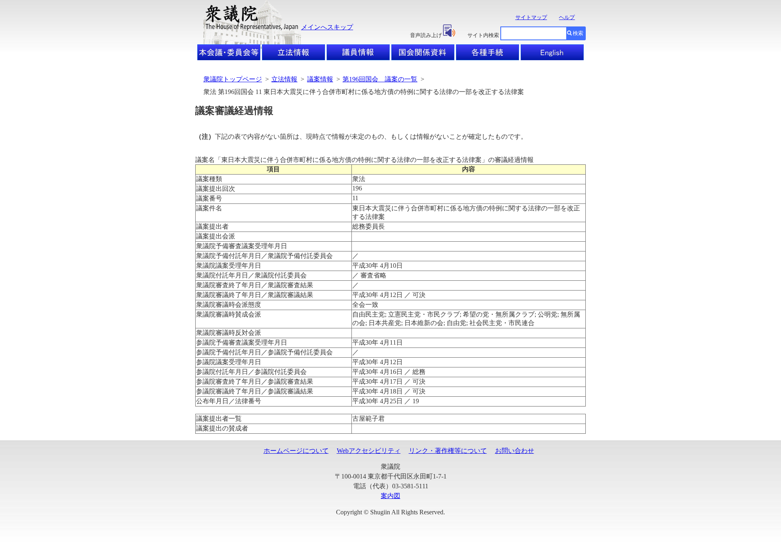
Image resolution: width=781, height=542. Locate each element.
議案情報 (320, 79)
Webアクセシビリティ (369, 450)
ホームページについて (296, 450)
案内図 (390, 495)
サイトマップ (531, 17)
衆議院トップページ (232, 79)
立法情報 (284, 79)
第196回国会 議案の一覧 (380, 79)
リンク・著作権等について (448, 450)
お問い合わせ (514, 450)
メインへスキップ (327, 27)
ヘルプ (567, 17)
